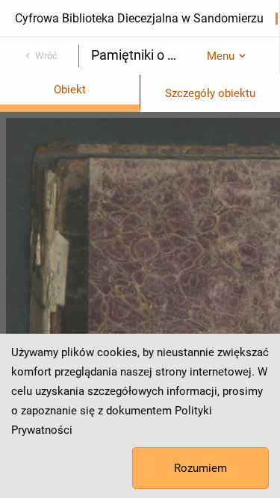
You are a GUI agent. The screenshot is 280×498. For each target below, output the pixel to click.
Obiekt (70, 89)
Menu (220, 56)
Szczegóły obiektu (210, 93)
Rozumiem (200, 468)
